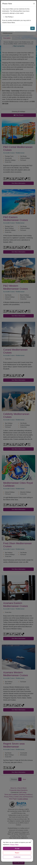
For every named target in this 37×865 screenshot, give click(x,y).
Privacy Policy (14, 844)
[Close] (34, 3)
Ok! (32, 28)
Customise (17, 857)
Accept (17, 848)
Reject (17, 853)
